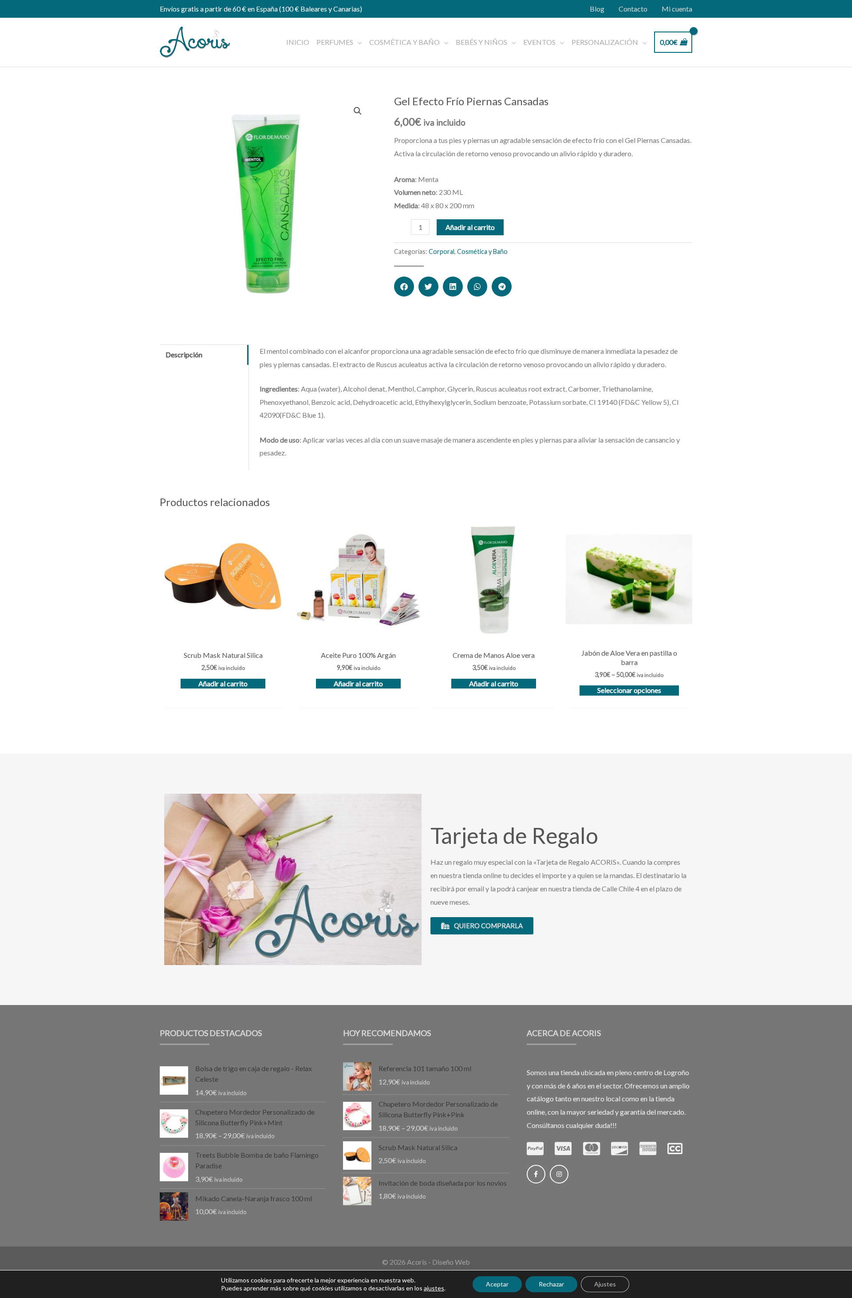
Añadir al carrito (470, 227)
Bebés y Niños (481, 42)
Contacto (633, 8)
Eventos (539, 42)
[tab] (204, 354)
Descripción (184, 354)
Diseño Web (451, 1262)
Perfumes (334, 42)
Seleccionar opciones (629, 690)
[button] (404, 287)
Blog (597, 8)
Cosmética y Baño (404, 42)
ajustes (434, 1288)
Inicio (297, 42)
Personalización (605, 42)
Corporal (441, 251)
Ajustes (605, 1284)
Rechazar (551, 1284)
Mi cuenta (677, 8)
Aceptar (497, 1284)
